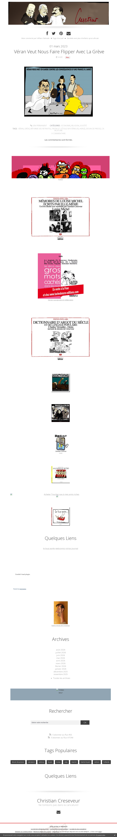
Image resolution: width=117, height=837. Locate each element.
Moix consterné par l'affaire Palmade (35, 38)
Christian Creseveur (58, 800)
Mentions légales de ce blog (42, 831)
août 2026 (60, 649)
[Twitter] (54, 33)
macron (74, 762)
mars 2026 (60, 663)
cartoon (96, 762)
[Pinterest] (61, 33)
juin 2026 (60, 655)
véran (21, 128)
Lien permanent (39, 125)
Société (83, 125)
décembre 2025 (61, 671)
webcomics (60, 548)
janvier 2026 (60, 669)
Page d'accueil (58, 38)
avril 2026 (60, 660)
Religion (75, 125)
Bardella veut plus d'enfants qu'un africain (83, 38)
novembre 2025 (61, 674)
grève (27, 128)
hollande (106, 762)
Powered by (19, 589)
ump (66, 762)
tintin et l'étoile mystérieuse (65, 128)
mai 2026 (60, 658)
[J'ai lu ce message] (115, 835)
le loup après (49, 548)
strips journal (72, 548)
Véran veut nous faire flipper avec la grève (59, 51)
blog (100, 831)
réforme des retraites (41, 128)
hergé (82, 128)
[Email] (68, 33)
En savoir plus (100, 835)
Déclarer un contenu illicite (23, 831)
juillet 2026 (61, 652)
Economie (65, 125)
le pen (50, 762)
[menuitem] (36, 38)
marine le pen (85, 762)
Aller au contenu (8, 2)
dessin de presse (93, 128)
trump (58, 762)
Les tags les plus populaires (78, 829)
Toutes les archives (61, 678)
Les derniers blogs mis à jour (40, 829)
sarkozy (41, 762)
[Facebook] (47, 33)
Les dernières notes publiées (59, 829)
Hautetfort (64, 826)
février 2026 (60, 666)
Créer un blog (54, 826)
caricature (31, 762)
